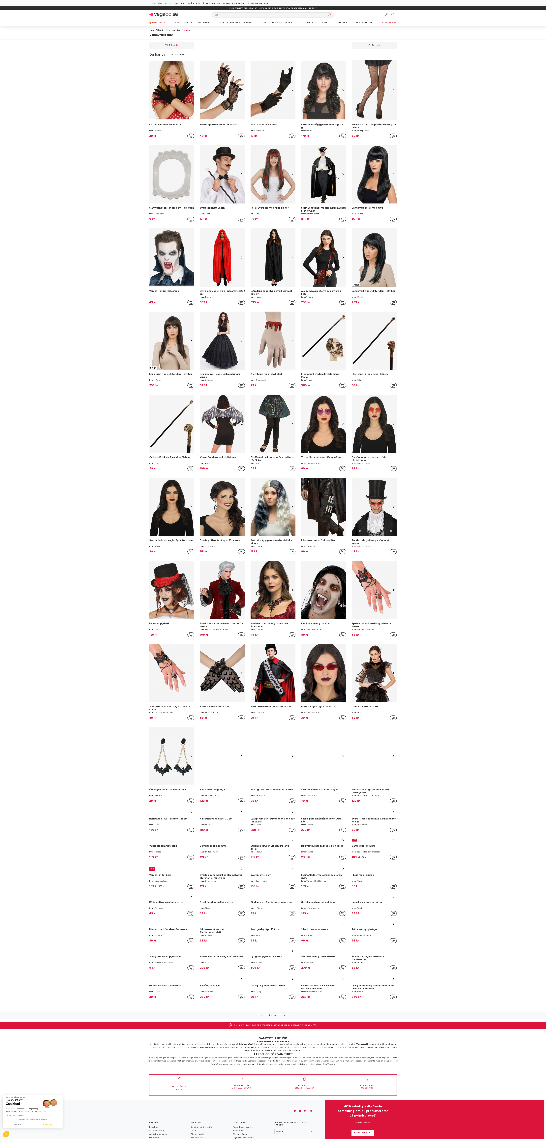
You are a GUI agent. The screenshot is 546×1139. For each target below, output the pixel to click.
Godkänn (47, 1125)
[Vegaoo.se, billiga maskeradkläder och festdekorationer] (163, 14)
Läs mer (17, 1125)
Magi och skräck (173, 30)
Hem (151, 30)
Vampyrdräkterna (365, 1098)
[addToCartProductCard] (190, 135)
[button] (387, 14)
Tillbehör (160, 30)
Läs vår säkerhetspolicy (15, 1116)
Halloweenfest (245, 1098)
